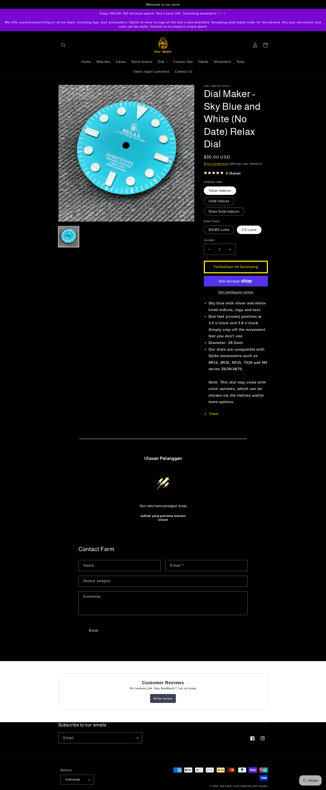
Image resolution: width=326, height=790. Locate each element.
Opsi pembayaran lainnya (235, 292)
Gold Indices (219, 201)
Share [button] (213, 414)
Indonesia (72, 779)
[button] (63, 45)
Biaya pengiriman (216, 163)
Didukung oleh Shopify (254, 786)
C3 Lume (249, 230)
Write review (162, 698)
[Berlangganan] (137, 737)
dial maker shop (229, 786)
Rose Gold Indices (224, 211)
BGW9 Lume (219, 230)
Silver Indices (220, 190)
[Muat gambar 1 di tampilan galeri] (68, 236)
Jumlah (209, 240)
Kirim (93, 630)
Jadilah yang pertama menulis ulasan (163, 518)
